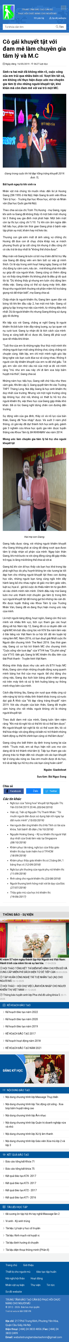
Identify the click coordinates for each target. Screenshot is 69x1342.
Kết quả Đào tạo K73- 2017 (21, 1183)
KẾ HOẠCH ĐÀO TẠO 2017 (21, 1033)
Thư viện (35, 1285)
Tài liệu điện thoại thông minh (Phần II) (27, 1249)
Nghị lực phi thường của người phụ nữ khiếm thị (37, 869)
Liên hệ (40, 18)
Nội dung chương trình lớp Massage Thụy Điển (32, 1097)
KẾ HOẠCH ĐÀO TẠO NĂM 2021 (24, 1048)
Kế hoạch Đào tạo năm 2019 (22, 1026)
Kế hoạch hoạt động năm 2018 (23, 1040)
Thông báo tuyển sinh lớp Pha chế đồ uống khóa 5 (31, 994)
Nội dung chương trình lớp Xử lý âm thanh (29, 1133)
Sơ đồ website (59, 18)
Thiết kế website (12, 1311)
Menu (63, 7)
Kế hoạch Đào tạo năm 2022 (22, 1012)
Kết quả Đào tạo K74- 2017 (21, 1175)
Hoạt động (37, 1278)
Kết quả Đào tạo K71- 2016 (21, 1197)
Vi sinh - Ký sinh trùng (18, 1221)
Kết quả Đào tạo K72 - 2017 (21, 1190)
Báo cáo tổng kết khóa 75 (20, 1168)
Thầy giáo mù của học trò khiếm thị (30, 892)
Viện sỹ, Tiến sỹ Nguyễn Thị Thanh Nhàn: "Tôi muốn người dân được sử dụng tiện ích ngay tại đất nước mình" (37, 816)
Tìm (61, 26)
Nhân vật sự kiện (15, 1285)
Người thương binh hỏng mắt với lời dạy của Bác (37, 883)
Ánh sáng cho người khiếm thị (27, 878)
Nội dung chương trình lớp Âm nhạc (26, 1115)
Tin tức (51, 1285)
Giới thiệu (28, 1265)
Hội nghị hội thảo (15, 1278)
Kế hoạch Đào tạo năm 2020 (22, 1019)
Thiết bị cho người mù (18, 1271)
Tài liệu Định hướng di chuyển (22, 1242)
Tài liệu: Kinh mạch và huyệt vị (22, 1235)
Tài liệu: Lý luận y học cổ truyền (23, 1228)
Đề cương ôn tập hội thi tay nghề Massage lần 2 (33, 1213)
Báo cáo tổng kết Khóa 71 (20, 1161)
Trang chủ (11, 1265)
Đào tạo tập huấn (46, 1271)
